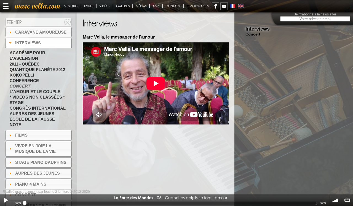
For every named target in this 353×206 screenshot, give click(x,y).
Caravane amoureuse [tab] (40, 32)
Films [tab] (21, 135)
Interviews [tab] (28, 42)
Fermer (14, 22)
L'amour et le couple (35, 91)
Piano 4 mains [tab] (30, 184)
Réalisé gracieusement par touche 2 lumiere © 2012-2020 (46, 192)
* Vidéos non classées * (37, 97)
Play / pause (6, 200)
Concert (20, 86)
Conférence (24, 80)
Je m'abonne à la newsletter (315, 14)
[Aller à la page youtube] (224, 6)
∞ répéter (347, 200)
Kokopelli (22, 75)
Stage (17, 102)
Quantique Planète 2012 (37, 69)
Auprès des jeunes (32, 113)
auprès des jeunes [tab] (37, 173)
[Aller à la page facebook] (215, 6)
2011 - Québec (25, 64)
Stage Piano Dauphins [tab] (40, 162)
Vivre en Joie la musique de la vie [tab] (35, 148)
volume (335, 200)
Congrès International (38, 108)
